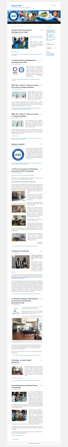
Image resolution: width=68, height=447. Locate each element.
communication (25, 54)
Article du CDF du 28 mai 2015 (16, 378)
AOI (19, 252)
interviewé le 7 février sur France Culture (33, 69)
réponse (21, 435)
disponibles (40, 125)
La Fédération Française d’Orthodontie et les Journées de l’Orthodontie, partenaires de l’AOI (24, 301)
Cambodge (21, 54)
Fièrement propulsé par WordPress (34, 443)
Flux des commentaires (50, 54)
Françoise (20, 172)
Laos (30, 54)
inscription (31, 311)
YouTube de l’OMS (37, 99)
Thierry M (20, 64)
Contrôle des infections (31, 108)
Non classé (31, 293)
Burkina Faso (17, 54)
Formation (36, 108)
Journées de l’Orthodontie (20, 175)
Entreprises (37, 163)
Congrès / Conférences (22, 293)
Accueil (13, 22)
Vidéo (22, 109)
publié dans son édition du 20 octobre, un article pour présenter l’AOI (36, 38)
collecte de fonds (25, 163)
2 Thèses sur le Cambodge (20, 251)
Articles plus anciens (15, 439)
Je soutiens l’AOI (18, 22)
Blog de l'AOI (16, 5)
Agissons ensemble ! (18, 144)
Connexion (48, 52)
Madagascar (33, 54)
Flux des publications (50, 53)
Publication (37, 54)
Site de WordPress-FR (50, 55)
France (29, 79)
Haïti (28, 54)
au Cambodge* (30, 179)
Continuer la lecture (15, 51)
